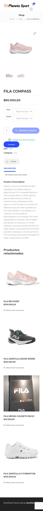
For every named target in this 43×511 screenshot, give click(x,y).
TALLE (8, 109)
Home (12, 19)
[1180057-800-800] (9, 76)
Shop (21, 19)
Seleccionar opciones (14, 310)
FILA (15, 153)
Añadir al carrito (27, 131)
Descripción (10, 168)
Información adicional (16, 175)
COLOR (8, 116)
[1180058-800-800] (21, 76)
